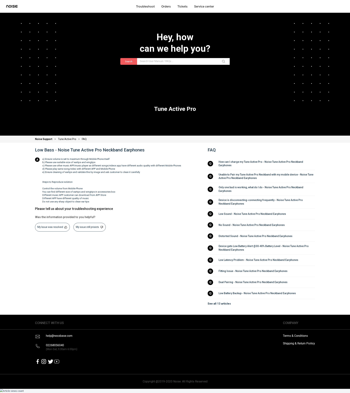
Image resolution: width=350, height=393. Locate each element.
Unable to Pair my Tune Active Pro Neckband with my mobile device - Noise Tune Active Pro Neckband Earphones (266, 176)
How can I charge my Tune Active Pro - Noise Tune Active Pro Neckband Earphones (261, 163)
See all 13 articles (219, 303)
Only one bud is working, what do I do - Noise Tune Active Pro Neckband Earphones (261, 189)
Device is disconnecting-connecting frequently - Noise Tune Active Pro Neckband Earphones (261, 202)
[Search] (224, 61)
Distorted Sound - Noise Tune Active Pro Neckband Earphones (255, 236)
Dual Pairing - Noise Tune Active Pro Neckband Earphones (253, 282)
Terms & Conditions (295, 335)
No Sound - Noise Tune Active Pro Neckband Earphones (252, 225)
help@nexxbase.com (59, 335)
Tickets (182, 6)
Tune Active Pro (67, 139)
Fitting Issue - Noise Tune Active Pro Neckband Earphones (253, 271)
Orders (166, 6)
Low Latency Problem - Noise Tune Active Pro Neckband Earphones (258, 259)
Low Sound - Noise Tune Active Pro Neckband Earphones (252, 213)
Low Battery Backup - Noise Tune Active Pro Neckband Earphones (257, 293)
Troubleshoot (145, 6)
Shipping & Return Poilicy (299, 343)
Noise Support (44, 139)
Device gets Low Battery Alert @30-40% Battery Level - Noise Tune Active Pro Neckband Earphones (264, 248)
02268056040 (61, 347)
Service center (204, 6)
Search (128, 61)
